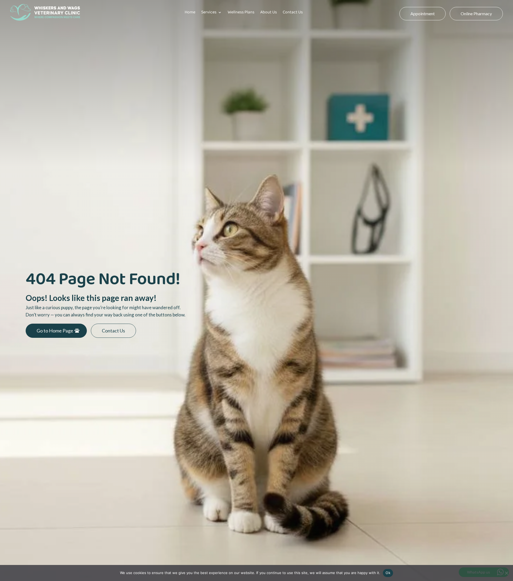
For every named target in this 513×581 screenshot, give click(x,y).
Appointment (422, 13)
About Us (268, 12)
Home (190, 12)
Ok (388, 573)
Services (208, 12)
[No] (506, 573)
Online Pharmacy (476, 13)
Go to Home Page (55, 331)
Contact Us (293, 12)
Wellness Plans (241, 12)
